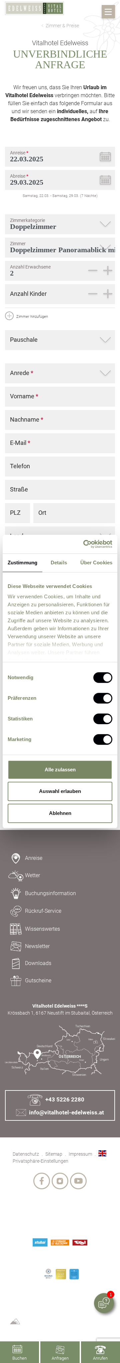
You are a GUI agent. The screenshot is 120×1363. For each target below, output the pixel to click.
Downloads (38, 963)
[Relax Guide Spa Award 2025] (74, 1274)
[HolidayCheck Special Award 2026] (61, 1274)
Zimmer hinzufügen (31, 316)
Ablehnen (60, 813)
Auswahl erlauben (60, 791)
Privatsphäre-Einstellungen (40, 1161)
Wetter (32, 875)
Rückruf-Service (43, 911)
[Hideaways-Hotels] (48, 1273)
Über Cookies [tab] (96, 562)
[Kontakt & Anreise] (60, 1051)
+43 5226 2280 (64, 1099)
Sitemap (53, 1154)
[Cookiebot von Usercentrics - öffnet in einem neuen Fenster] (84, 544)
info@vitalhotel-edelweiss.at (66, 1112)
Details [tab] (59, 562)
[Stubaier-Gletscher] (60, 1242)
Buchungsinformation (50, 893)
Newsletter (37, 946)
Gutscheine (38, 980)
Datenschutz (26, 1154)
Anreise (33, 858)
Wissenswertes (42, 929)
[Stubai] (40, 1242)
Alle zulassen (60, 769)
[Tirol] (79, 1242)
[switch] (102, 698)
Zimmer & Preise (62, 25)
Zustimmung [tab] (22, 562)
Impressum (80, 1154)
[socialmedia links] (41, 1181)
